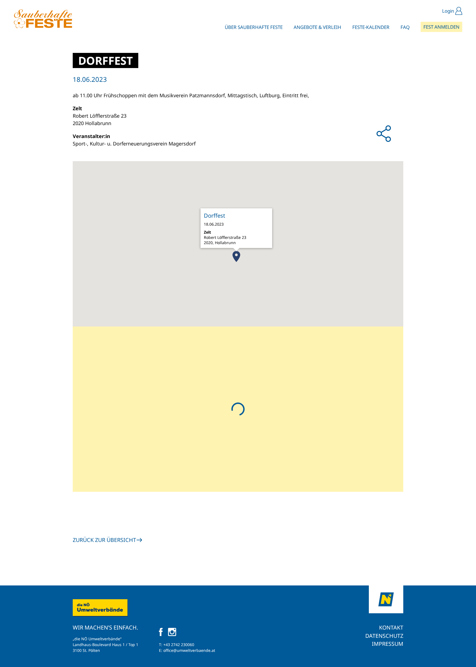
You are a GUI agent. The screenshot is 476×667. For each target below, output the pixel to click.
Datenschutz (384, 635)
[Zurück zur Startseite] (43, 18)
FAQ (405, 27)
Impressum (387, 643)
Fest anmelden (441, 27)
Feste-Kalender (371, 27)
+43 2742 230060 (178, 644)
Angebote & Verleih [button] (317, 27)
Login (448, 11)
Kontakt (391, 627)
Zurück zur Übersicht (104, 540)
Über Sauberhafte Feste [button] (254, 27)
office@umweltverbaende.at (189, 650)
